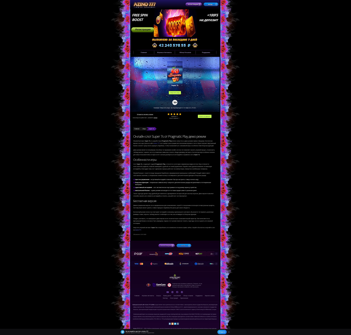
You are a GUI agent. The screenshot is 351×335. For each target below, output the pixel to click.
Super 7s (151, 129)
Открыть (222, 332)
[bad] (169, 114)
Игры (144, 129)
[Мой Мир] (178, 324)
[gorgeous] (180, 114)
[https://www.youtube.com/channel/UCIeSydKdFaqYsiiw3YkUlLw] (167, 292)
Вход (210, 4)
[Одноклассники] (172, 324)
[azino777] (172, 292)
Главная (144, 52)
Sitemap (165, 298)
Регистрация (193, 4)
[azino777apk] (182, 292)
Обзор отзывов (185, 52)
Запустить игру (175, 93)
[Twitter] (175, 324)
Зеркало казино (210, 295)
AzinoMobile (177, 295)
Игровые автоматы (164, 52)
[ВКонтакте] (170, 324)
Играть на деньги (204, 116)
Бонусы (158, 295)
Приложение (184, 298)
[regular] (174, 114)
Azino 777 (157, 143)
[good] (177, 114)
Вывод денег (167, 295)
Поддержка (206, 52)
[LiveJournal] (180, 324)
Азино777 (138, 230)
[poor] (171, 114)
